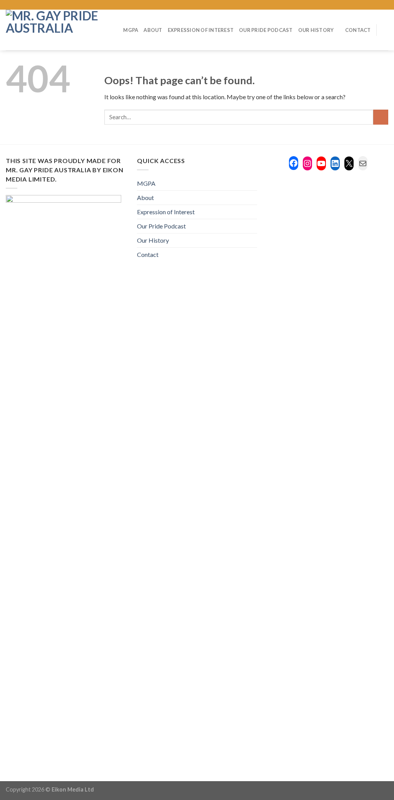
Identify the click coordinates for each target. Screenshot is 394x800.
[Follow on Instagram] (355, 5)
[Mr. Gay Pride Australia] (52, 30)
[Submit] (380, 117)
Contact (358, 30)
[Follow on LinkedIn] (377, 5)
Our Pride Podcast (265, 30)
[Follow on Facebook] (347, 5)
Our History (316, 30)
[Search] (385, 30)
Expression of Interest (201, 30)
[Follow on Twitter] (362, 5)
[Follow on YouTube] (384, 5)
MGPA (130, 30)
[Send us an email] (369, 5)
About (153, 30)
